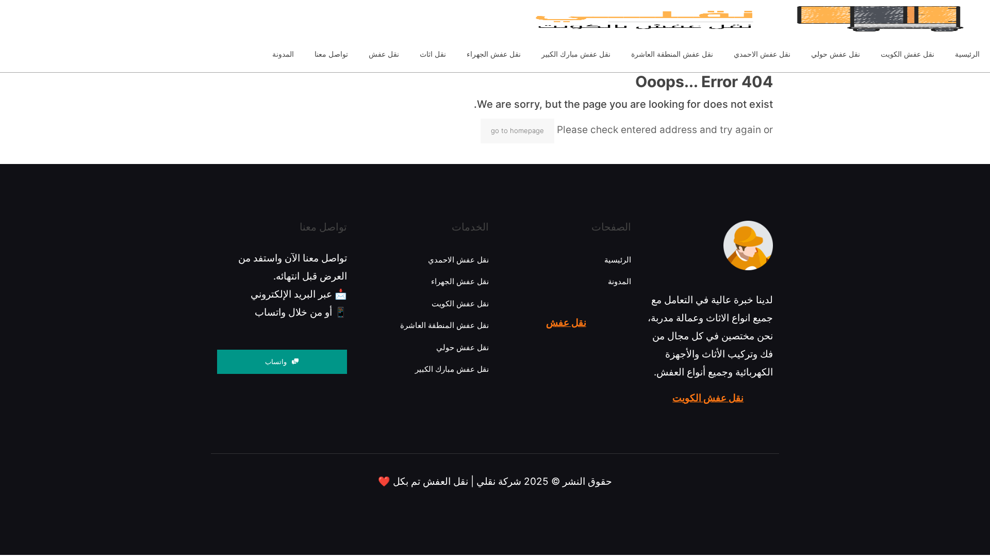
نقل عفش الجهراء (460, 281)
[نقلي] (617, 18)
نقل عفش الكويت (708, 398)
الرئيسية (617, 260)
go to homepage (517, 130)
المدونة (619, 281)
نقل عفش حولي (462, 347)
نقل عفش (566, 323)
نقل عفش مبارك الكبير (452, 369)
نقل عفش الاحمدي (458, 260)
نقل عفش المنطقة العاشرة (444, 325)
